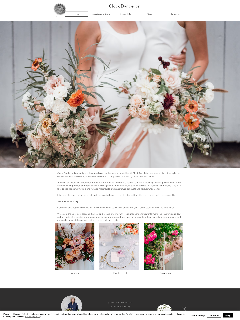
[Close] (236, 315)
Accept (228, 315)
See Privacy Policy (33, 316)
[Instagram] (184, 309)
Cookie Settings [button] (198, 315)
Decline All (214, 315)
